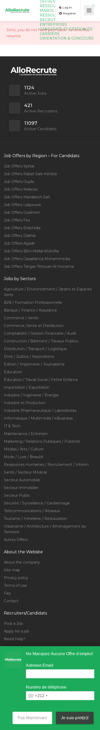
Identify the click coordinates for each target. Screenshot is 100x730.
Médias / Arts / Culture (24, 449)
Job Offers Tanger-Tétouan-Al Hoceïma (39, 266)
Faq (7, 593)
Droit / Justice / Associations (29, 356)
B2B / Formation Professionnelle (33, 302)
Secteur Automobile (22, 480)
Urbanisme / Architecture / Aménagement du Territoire (45, 529)
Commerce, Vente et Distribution (34, 325)
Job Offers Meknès (21, 189)
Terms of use (15, 585)
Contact (11, 601)
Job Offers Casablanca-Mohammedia (37, 258)
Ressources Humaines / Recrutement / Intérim (46, 464)
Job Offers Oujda (19, 181)
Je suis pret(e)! (74, 718)
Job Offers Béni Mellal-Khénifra (31, 251)
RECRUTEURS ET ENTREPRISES (56, 22)
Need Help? (14, 639)
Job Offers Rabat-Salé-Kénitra (30, 174)
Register (69, 13)
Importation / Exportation (26, 387)
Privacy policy (16, 577)
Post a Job (13, 623)
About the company (22, 562)
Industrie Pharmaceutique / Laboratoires (40, 410)
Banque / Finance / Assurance (30, 310)
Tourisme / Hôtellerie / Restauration (35, 518)
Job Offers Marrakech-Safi (27, 197)
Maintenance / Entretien (26, 433)
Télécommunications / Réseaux (32, 511)
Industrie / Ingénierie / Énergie (31, 395)
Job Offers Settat (19, 166)
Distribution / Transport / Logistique (35, 348)
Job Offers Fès (17, 220)
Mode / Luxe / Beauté (23, 457)
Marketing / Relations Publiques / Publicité (42, 441)
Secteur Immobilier (21, 487)
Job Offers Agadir (19, 243)
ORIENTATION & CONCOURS (67, 38)
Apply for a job (16, 631)
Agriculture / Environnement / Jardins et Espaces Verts (48, 292)
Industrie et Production (25, 402)
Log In (67, 7)
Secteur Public (17, 495)
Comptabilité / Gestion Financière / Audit (40, 333)
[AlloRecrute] (17, 4)
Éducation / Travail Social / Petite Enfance (41, 379)
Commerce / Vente (21, 318)
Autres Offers (16, 539)
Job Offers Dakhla (20, 235)
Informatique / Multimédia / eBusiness (38, 418)
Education (13, 372)
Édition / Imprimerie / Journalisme (34, 364)
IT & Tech (12, 426)
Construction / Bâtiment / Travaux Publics (41, 341)
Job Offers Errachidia (22, 228)
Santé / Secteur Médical (25, 472)
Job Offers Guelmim (22, 212)
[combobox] (37, 695)
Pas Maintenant (32, 718)
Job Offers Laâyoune (22, 204)
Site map (12, 570)
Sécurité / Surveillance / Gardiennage (37, 503)
